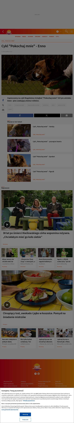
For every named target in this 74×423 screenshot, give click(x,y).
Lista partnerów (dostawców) (9, 409)
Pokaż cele (25, 419)
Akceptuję (25, 414)
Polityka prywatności (29, 400)
